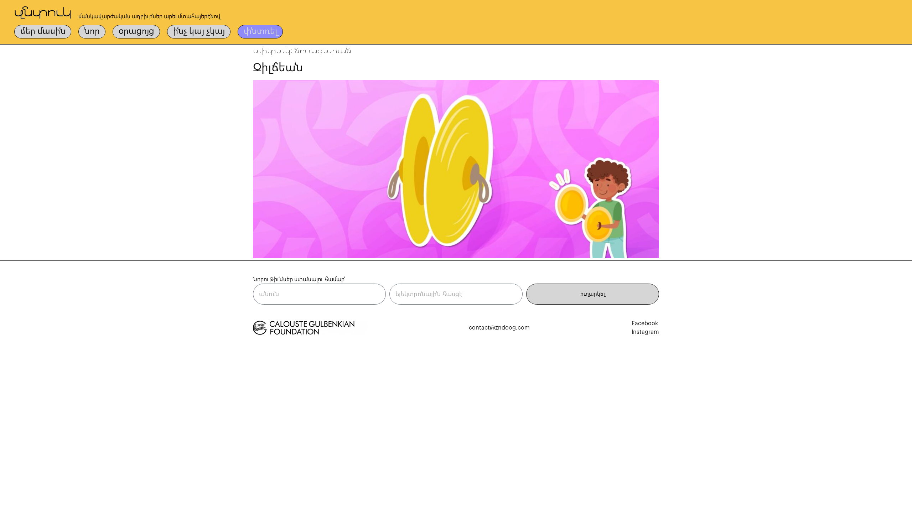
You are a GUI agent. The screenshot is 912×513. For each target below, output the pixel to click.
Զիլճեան (278, 67)
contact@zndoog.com (499, 328)
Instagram (645, 332)
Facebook (645, 323)
